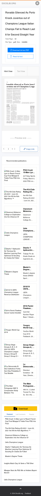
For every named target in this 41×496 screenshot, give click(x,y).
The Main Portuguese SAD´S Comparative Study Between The (28, 385)
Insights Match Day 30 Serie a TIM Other (19, 463)
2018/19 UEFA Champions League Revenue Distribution (28, 287)
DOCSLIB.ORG (9, 3)
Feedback (28, 493)
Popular (31, 414)
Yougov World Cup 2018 (27, 326)
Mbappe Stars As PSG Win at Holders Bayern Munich (20, 471)
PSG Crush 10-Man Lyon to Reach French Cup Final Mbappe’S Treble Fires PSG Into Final (28, 171)
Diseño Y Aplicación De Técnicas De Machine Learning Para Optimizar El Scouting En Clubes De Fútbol (28, 249)
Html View (8, 71)
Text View (21, 71)
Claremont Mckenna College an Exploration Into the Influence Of (28, 210)
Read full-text (18, 56)
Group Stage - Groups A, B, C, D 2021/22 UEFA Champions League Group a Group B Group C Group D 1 (29, 346)
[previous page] (3, 149)
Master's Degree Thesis (26, 268)
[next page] (14, 149)
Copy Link (30, 149)
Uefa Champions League (28, 229)
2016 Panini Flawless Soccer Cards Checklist (29, 307)
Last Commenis (20, 414)
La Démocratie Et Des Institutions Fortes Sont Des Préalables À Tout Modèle (28, 365)
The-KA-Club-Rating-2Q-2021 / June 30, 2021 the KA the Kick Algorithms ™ (29, 190)
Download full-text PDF (21, 50)
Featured (10, 414)
